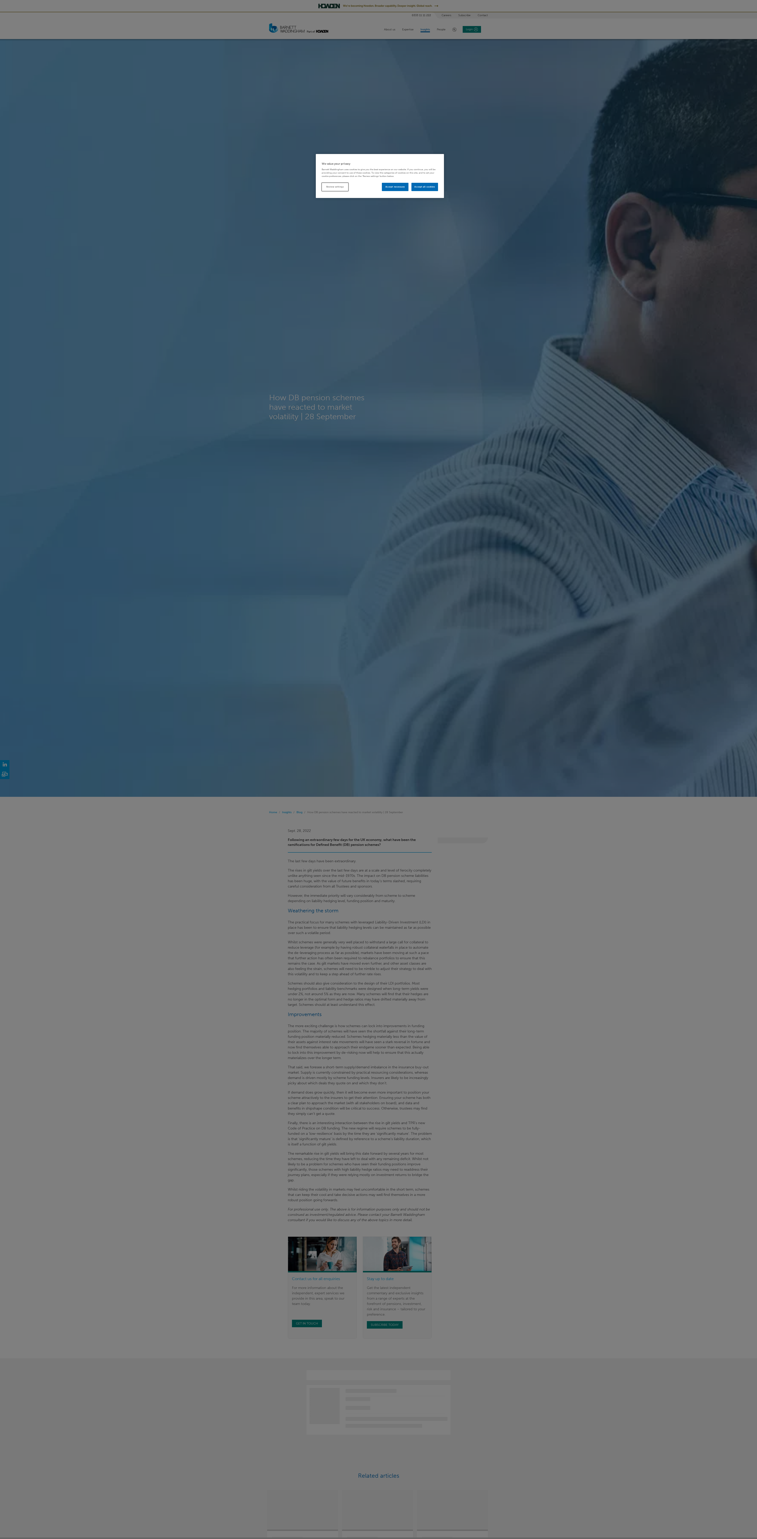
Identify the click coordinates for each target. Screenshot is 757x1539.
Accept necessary (395, 186)
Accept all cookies (424, 186)
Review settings (335, 186)
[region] (380, 176)
